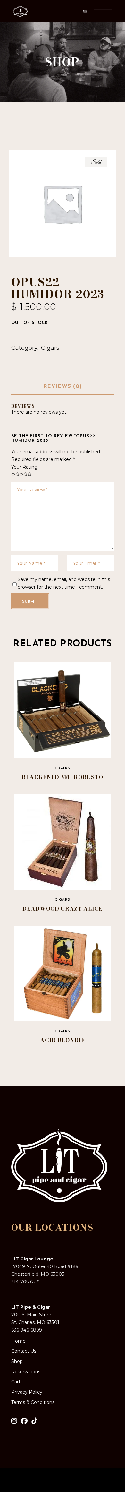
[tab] (62, 387)
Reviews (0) (62, 386)
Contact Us (23, 1351)
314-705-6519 (25, 1282)
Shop (17, 1361)
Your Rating (24, 467)
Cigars (50, 347)
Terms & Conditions (32, 1402)
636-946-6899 (26, 1330)
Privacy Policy (26, 1392)
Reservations (25, 1371)
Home (18, 1341)
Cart (16, 1382)
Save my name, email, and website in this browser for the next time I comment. (64, 583)
